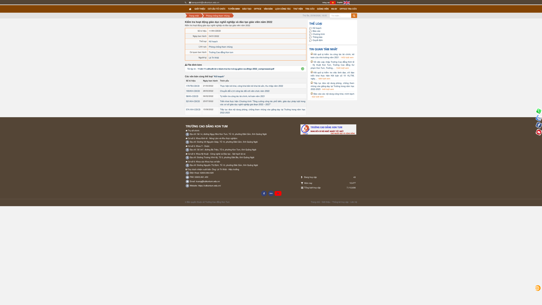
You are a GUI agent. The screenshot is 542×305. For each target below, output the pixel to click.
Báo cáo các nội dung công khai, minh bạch (333, 93)
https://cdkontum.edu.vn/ (209, 185)
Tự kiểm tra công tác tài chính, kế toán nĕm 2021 (242, 96)
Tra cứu (309, 8)
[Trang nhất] (190, 8)
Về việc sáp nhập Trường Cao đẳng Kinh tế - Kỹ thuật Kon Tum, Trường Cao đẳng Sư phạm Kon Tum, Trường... (332, 64)
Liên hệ (353, 202)
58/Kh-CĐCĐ (192, 96)
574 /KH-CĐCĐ (193, 109)
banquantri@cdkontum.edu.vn (205, 2)
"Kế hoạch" (219, 76)
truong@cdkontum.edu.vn (208, 181)
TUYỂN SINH (234, 8)
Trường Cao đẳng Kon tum (221, 52)
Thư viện (298, 8)
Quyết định (318, 40)
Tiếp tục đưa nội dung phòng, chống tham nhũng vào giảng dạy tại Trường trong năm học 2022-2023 (332, 86)
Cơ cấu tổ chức (216, 8)
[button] (303, 68)
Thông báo (317, 36)
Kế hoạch (213, 41)
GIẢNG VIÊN (323, 8)
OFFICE (257, 8)
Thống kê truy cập (340, 202)
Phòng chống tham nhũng (220, 46)
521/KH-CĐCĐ (193, 101)
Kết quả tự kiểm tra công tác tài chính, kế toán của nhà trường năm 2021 (332, 56)
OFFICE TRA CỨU (348, 8)
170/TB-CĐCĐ (193, 85)
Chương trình (319, 33)
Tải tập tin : (230, 68)
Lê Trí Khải (214, 57)
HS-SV (334, 8)
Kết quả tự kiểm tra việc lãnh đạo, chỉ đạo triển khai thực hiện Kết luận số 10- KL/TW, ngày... (332, 75)
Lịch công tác (283, 8)
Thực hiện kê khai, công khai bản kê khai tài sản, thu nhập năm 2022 (251, 85)
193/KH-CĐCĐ (193, 90)
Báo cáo (316, 30)
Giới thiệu (199, 8)
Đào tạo (246, 8)
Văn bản (268, 8)
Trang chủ (315, 202)
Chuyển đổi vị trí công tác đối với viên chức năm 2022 (244, 90)
